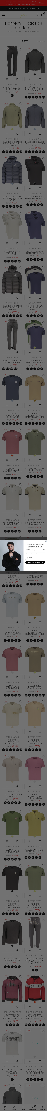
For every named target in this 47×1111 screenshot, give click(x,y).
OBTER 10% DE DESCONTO (35, 562)
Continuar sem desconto (35, 565)
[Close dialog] (46, 541)
